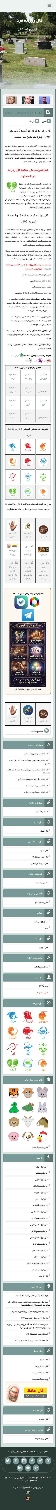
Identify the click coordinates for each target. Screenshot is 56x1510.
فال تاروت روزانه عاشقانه (37, 1263)
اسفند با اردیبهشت (28, 376)
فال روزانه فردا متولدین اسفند (23, 112)
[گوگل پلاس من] (36, 1468)
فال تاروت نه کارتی (40, 1244)
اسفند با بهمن (28, 415)
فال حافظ (44, 1359)
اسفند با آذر (12, 402)
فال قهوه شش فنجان (39, 863)
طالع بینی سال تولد (40, 1147)
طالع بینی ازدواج (28, 535)
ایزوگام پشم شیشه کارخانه (37, 1334)
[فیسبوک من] (32, 1460)
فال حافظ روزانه (12, 552)
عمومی (33, 731)
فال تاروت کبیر (41, 1173)
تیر (45, 361)
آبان (26, 361)
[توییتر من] (8, 1460)
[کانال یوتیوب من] (28, 1468)
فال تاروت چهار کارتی (39, 1224)
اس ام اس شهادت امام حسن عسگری (33, 779)
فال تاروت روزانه (43, 577)
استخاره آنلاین (42, 811)
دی (36, 361)
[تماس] (16, 1460)
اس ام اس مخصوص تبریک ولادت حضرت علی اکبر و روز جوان (28, 771)
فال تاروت (43, 1276)
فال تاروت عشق (41, 1256)
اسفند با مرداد (28, 389)
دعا (46, 928)
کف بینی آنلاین (12, 535)
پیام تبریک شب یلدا (40, 1379)
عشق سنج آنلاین (41, 967)
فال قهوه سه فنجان (40, 857)
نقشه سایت (18, 1487)
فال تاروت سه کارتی (39, 1218)
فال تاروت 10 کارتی (12, 577)
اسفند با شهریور (12, 389)
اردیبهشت (14, 355)
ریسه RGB (43, 986)
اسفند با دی (43, 417)
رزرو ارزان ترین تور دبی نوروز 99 (34, 1318)
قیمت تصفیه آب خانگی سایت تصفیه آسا (31, 1295)
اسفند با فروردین (43, 376)
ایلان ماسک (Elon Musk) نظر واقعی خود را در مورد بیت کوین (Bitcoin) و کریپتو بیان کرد (28, 1326)
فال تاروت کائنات (28, 577)
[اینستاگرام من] (24, 1460)
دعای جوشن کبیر (41, 921)
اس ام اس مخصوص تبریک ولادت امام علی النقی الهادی (29, 761)
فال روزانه (47, 268)
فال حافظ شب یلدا (40, 1372)
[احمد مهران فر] (44, 101)
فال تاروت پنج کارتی (39, 1231)
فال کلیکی (43, 947)
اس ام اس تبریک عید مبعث (37, 785)
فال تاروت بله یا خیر (39, 1269)
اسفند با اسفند (12, 415)
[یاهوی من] (48, 1460)
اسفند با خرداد (12, 376)
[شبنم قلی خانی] (11, 101)
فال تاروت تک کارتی (39, 1211)
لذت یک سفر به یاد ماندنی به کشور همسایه (30, 1311)
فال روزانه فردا (28, 20)
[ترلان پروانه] (28, 101)
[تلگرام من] (40, 1460)
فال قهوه (44, 850)
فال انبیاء (43, 554)
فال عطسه (43, 1419)
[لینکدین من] (20, 1468)
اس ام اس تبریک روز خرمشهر (36, 753)
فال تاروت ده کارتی (40, 1250)
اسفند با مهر (43, 402)
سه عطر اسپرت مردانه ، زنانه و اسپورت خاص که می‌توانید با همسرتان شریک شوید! (29, 1303)
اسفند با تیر (43, 391)
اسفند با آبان (28, 402)
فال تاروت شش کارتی (39, 1237)
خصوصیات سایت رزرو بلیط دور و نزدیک (31, 1340)
